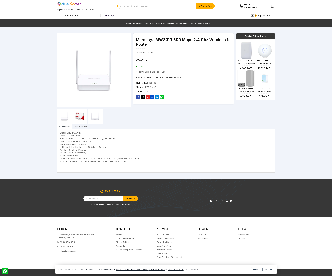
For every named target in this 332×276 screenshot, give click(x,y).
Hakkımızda (243, 234)
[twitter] (143, 97)
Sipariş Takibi (122, 242)
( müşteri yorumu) (145, 52)
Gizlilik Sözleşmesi (165, 238)
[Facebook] (211, 201)
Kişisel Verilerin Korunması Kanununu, (132, 269)
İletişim (241, 238)
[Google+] (231, 201)
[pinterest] (148, 97)
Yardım (119, 234)
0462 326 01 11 (67, 246)
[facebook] (138, 97)
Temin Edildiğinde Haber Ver (152, 72)
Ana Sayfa (110, 15)
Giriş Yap (202, 234)
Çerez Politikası (164, 242)
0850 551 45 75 (67, 242)
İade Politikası (163, 253)
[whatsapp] (162, 97)
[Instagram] (222, 201)
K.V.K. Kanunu (163, 234)
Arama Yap (206, 6)
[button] (127, 70)
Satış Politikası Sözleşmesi (169, 257)
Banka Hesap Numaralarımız (129, 249)
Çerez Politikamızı (176, 269)
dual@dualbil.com (68, 251)
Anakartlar (121, 246)
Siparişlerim (203, 238)
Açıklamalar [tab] (64, 126)
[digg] (152, 97)
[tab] (64, 126)
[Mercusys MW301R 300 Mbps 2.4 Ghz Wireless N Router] (94, 70)
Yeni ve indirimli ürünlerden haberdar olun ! (110, 204)
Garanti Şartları (164, 246)
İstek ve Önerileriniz (125, 238)
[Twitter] (216, 201)
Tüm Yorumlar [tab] (80, 126)
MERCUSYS (150, 87)
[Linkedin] (227, 201)
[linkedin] (157, 97)
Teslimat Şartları (164, 249)
